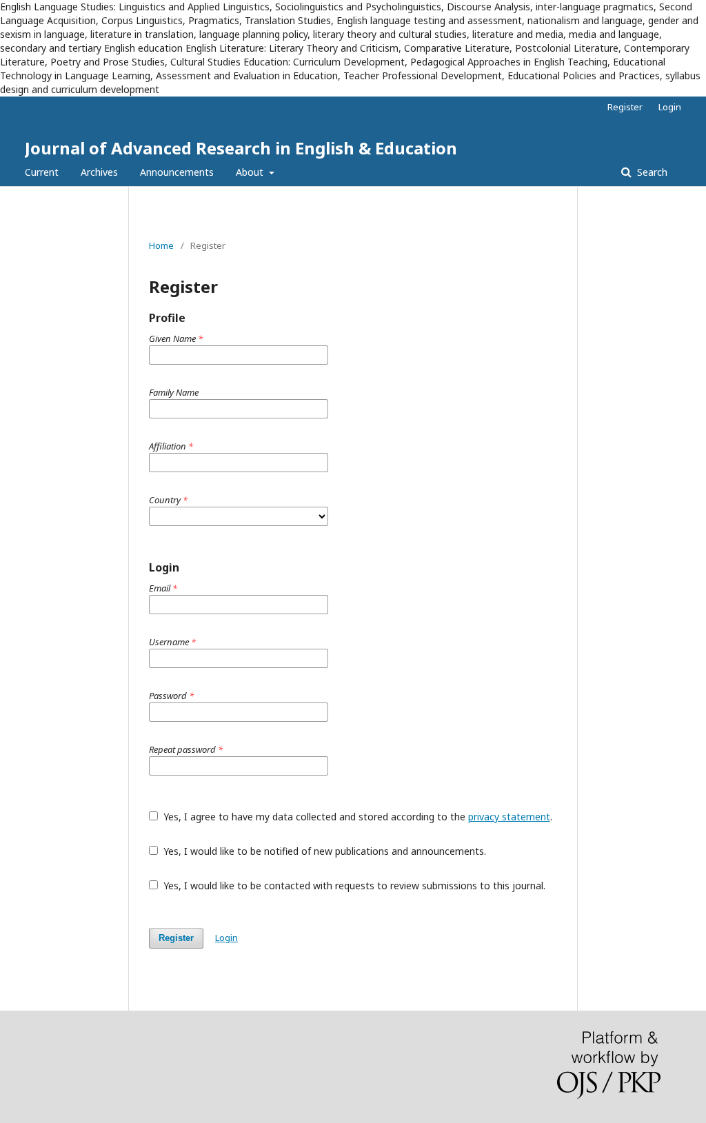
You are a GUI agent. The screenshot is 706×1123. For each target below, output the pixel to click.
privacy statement (509, 816)
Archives (99, 172)
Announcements (177, 172)
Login (669, 107)
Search (650, 172)
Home (161, 245)
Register (625, 107)
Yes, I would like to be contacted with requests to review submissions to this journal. (353, 885)
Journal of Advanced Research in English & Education (241, 147)
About (251, 172)
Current (42, 172)
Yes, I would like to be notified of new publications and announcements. (323, 851)
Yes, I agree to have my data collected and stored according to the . (356, 816)
